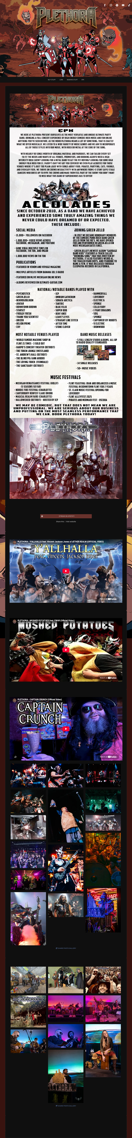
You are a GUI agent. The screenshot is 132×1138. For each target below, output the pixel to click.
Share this (60, 522)
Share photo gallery (67, 948)
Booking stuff (72, 80)
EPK (83, 80)
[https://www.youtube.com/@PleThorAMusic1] (123, 5)
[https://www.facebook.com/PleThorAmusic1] (105, 5)
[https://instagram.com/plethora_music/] (111, 5)
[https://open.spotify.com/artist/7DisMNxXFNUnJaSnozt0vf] (117, 5)
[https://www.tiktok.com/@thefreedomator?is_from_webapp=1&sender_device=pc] (129, 5)
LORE (61, 80)
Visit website (71, 522)
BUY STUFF (52, 80)
